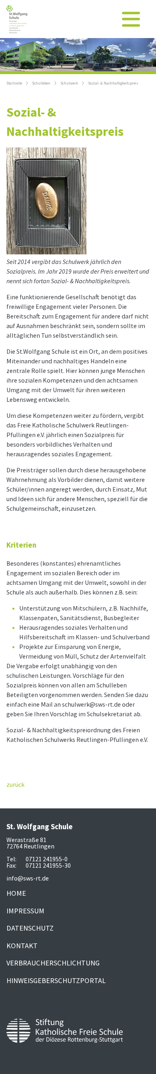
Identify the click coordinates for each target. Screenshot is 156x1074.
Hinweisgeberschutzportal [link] (56, 980)
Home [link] (16, 893)
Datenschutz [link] (30, 928)
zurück (15, 784)
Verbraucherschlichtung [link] (53, 962)
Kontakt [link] (22, 945)
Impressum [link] (25, 910)
